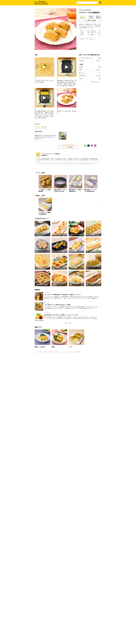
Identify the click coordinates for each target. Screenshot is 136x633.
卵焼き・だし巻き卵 (48, 352)
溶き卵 (81, 67)
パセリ (81, 78)
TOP (36, 352)
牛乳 (80, 69)
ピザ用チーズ (82, 75)
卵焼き (56, 352)
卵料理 (40, 352)
